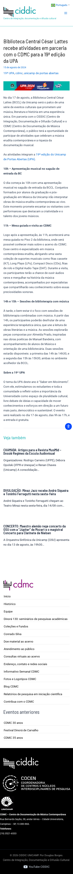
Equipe (8, 611)
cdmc (19, 73)
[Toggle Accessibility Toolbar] (68, 426)
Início (7, 596)
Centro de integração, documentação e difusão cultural (29, 18)
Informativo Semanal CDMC (21, 671)
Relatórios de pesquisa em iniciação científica (33, 694)
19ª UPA (8, 73)
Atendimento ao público (19, 649)
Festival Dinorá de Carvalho (21, 730)
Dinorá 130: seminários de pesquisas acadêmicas (36, 619)
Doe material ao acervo (18, 641)
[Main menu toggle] (66, 13)
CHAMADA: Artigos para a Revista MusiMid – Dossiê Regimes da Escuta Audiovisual (32, 451)
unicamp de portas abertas (41, 73)
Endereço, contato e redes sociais (25, 664)
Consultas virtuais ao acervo (22, 656)
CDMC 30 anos (13, 722)
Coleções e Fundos (16, 626)
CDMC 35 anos (13, 737)
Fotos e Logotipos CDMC (20, 679)
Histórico (10, 604)
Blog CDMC (11, 686)
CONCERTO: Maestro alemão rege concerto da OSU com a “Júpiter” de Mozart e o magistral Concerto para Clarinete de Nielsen (34, 529)
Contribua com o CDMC (19, 701)
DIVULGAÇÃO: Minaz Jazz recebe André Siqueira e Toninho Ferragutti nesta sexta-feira (35, 492)
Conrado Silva (12, 634)
